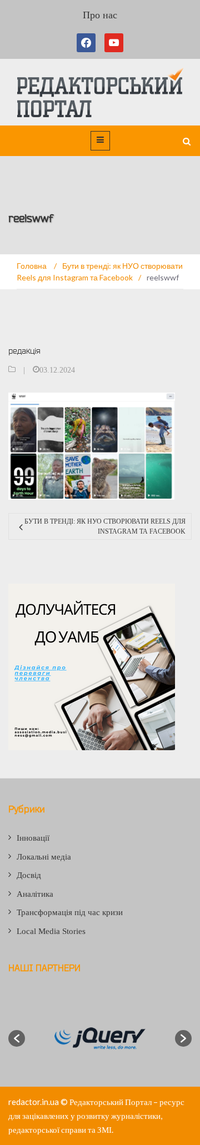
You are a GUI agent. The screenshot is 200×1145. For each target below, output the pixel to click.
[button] (16, 1038)
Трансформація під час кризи (70, 912)
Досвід (29, 875)
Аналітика (35, 894)
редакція (24, 350)
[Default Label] (113, 43)
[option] (100, 1038)
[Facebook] (88, 43)
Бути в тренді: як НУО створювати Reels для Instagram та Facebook (105, 526)
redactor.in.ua (33, 1102)
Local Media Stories (51, 931)
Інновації (33, 837)
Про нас (100, 15)
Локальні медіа (44, 856)
